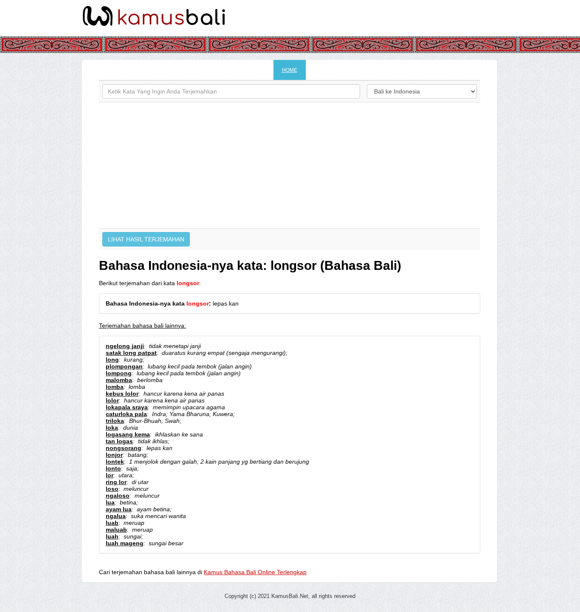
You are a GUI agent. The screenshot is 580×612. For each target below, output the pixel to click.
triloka (115, 420)
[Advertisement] (289, 165)
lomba (115, 386)
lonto (113, 468)
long (112, 359)
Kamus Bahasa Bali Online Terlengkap (255, 572)
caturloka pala (126, 414)
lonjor (114, 454)
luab (112, 522)
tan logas (119, 441)
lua (110, 502)
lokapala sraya (127, 407)
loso (112, 488)
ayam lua (119, 509)
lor (109, 475)
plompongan (124, 366)
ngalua (116, 516)
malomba (119, 380)
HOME (289, 70)
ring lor (116, 482)
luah (112, 536)
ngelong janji (125, 346)
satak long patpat (131, 352)
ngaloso (118, 495)
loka (112, 427)
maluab (116, 529)
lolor (112, 400)
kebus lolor (122, 393)
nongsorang (123, 448)
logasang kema (128, 434)
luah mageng (125, 543)
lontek (115, 461)
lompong (119, 373)
